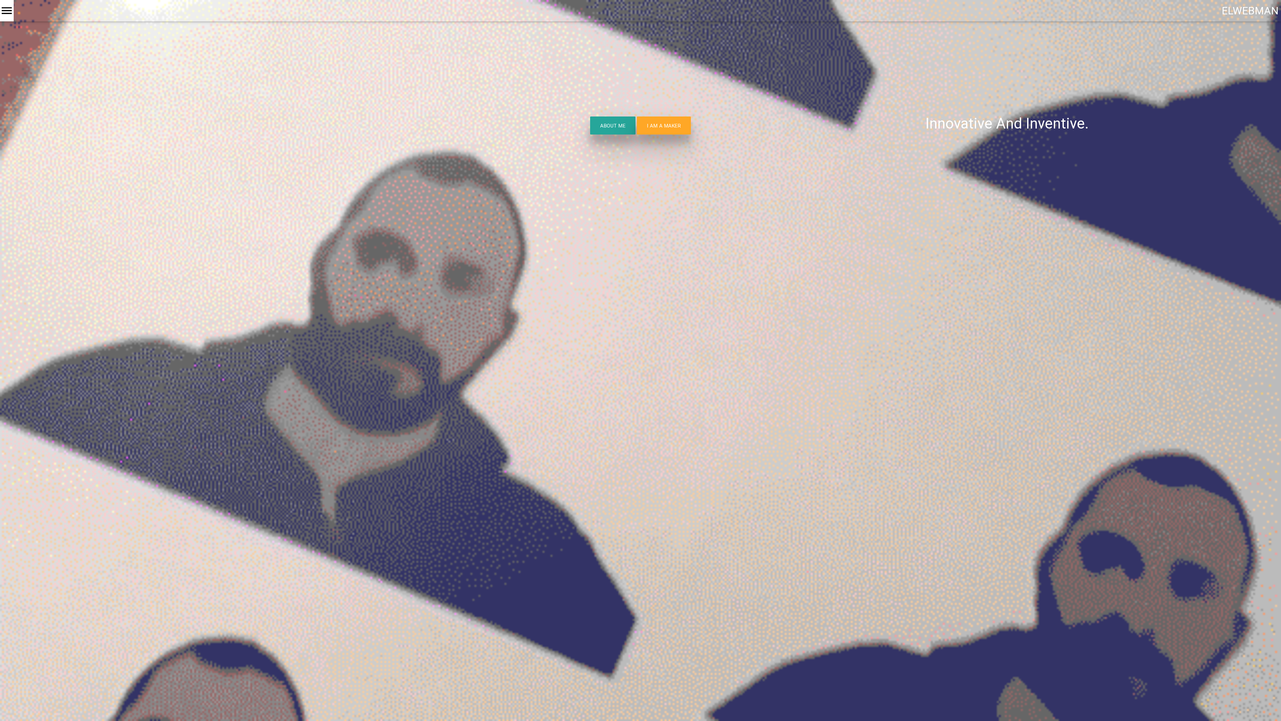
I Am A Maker (664, 126)
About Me (612, 126)
